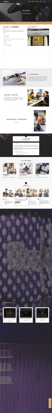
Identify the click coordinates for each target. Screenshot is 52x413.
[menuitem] (29, 1)
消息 (4, 44)
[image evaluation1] (9, 193)
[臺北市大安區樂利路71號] (27, 26)
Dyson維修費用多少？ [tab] (17, 143)
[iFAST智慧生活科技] (6, 1)
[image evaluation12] (32, 202)
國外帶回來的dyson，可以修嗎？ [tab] (18, 149)
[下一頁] (48, 169)
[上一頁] (4, 169)
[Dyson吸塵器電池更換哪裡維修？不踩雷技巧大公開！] (42, 168)
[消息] (3, 44)
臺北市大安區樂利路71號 (33, 26)
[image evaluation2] (20, 193)
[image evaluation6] (32, 193)
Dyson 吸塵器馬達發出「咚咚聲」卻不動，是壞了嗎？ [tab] (21, 152)
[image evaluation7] (20, 202)
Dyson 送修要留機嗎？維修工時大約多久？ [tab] (19, 154)
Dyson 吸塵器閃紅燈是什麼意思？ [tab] (18, 151)
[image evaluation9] (9, 202)
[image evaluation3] (44, 193)
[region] (26, 146)
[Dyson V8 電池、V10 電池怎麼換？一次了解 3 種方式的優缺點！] (26, 168)
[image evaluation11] (44, 202)
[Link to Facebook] (48, 1)
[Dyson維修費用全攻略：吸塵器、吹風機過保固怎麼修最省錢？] (9, 168)
